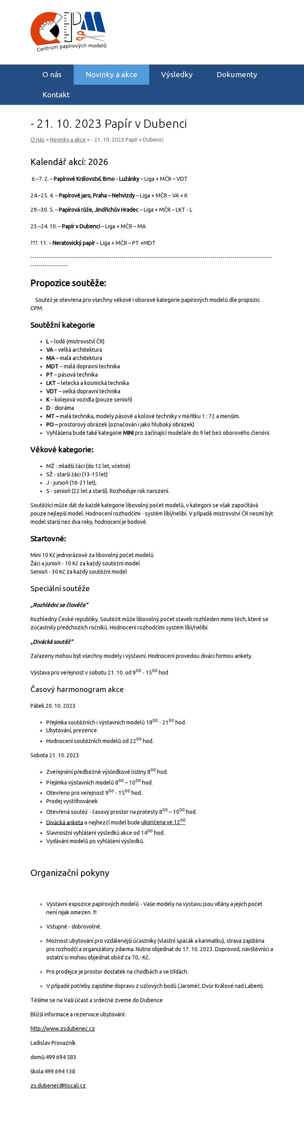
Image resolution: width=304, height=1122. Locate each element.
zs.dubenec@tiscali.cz (58, 1085)
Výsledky (177, 74)
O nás (52, 74)
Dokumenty (237, 74)
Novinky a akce (111, 74)
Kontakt (56, 94)
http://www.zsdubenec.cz (62, 1028)
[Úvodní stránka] (68, 49)
